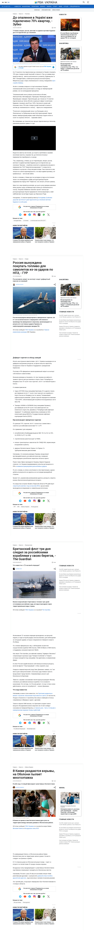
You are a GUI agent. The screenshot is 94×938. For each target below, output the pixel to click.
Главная (15, 13)
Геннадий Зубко (17, 220)
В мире (26, 259)
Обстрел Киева (17, 902)
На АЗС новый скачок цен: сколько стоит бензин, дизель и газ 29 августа (69, 316)
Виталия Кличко (18, 828)
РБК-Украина (29, 330)
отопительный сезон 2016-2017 (38, 220)
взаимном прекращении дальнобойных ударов (31, 466)
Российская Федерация (19, 728)
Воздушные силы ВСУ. (32, 828)
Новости (17, 6)
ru (8, 2)
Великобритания (31, 728)
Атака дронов (34, 506)
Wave (60, 6)
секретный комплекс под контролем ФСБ (26, 486)
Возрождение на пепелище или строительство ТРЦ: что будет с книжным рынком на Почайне (70, 67)
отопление (25, 220)
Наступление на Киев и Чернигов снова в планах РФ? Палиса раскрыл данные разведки (69, 334)
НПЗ (18, 506)
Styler (66, 6)
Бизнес (42, 6)
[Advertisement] (34, 345)
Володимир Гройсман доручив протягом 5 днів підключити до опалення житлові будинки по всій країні (32, 200)
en (6, 2)
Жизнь (49, 6)
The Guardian (46, 610)
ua (3, 2)
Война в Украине (56, 9)
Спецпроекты (75, 6)
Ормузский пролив (46, 9)
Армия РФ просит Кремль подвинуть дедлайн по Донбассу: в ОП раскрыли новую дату (70, 328)
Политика (35, 6)
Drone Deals (37, 9)
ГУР (14, 506)
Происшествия (28, 545)
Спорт (55, 6)
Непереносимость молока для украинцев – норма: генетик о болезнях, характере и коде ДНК (70, 811)
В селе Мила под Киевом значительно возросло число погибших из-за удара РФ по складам (69, 35)
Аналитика (26, 6)
